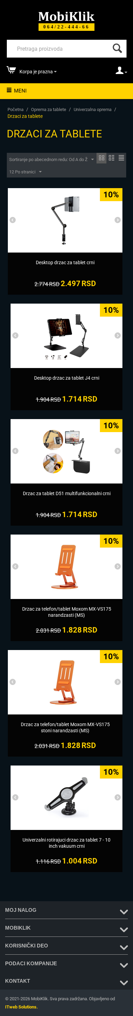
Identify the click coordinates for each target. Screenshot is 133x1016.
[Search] (116, 46)
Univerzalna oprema (93, 109)
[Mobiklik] (66, 15)
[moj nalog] (121, 72)
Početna (16, 109)
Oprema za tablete (48, 109)
